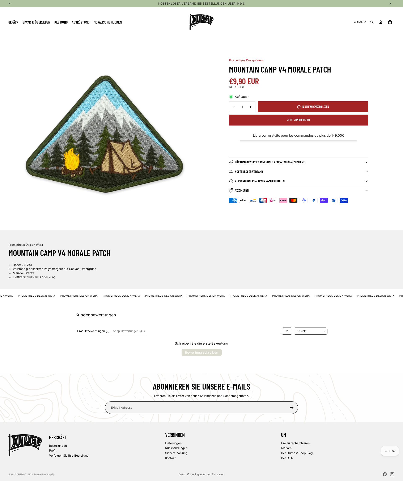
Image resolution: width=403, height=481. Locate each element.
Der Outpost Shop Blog (297, 453)
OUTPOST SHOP (25, 474)
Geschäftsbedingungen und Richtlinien (201, 474)
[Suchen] (372, 22)
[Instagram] (392, 474)
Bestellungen (58, 445)
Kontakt (170, 458)
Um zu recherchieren (295, 443)
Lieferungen (173, 443)
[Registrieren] (291, 407)
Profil (52, 450)
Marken (286, 448)
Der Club (287, 458)
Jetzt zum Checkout (298, 120)
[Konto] (380, 22)
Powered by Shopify (44, 474)
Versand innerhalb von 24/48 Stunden (260, 181)
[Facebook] (384, 474)
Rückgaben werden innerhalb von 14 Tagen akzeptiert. (270, 162)
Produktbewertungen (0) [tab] (93, 331)
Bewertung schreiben (201, 352)
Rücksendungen (176, 448)
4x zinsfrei (242, 190)
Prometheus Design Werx (246, 60)
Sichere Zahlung (176, 453)
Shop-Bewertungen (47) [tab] (129, 331)
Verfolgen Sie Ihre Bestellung (69, 455)
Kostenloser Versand (249, 171)
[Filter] (287, 331)
